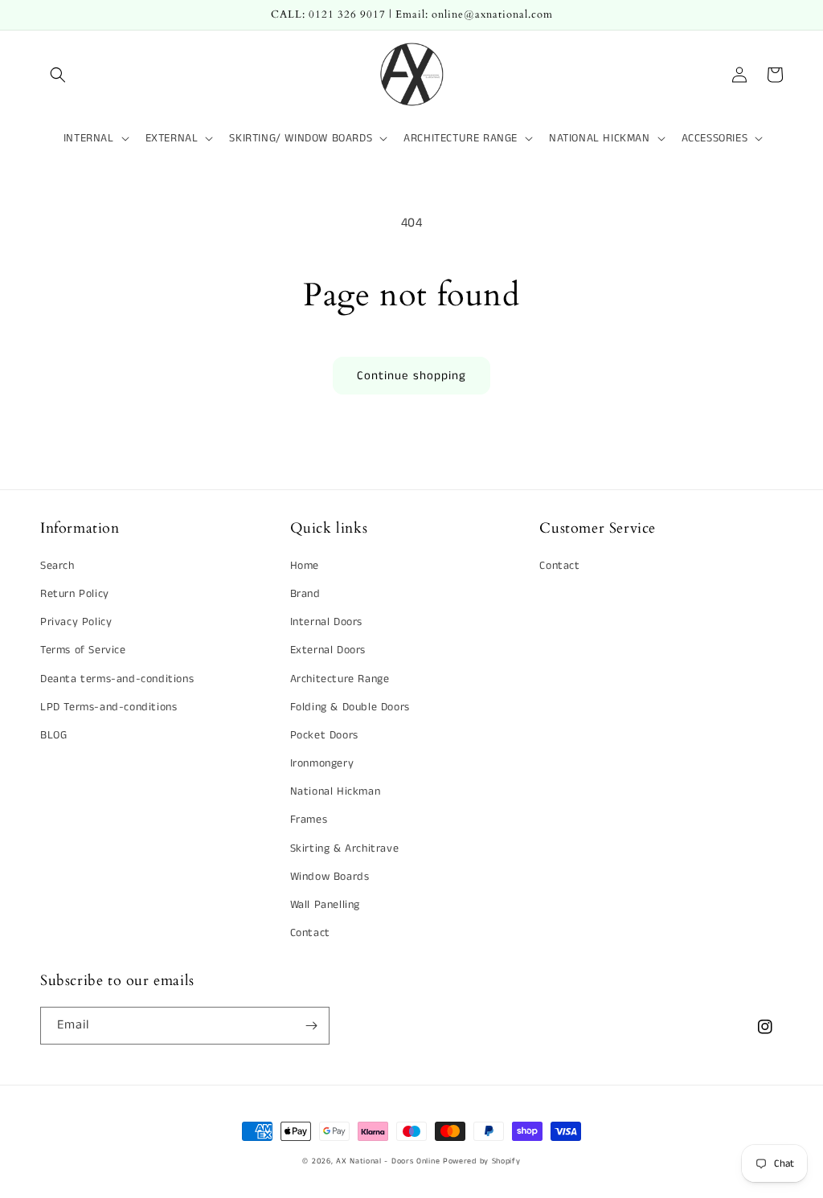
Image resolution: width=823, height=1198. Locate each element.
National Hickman (335, 791)
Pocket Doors (324, 735)
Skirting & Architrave (344, 848)
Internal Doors (326, 622)
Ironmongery (322, 763)
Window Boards (330, 877)
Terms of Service (83, 650)
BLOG (53, 735)
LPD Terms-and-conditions (108, 707)
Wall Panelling (325, 905)
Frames (309, 820)
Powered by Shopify (482, 1161)
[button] (58, 74)
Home (304, 566)
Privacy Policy (76, 622)
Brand (305, 594)
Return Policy (74, 594)
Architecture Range (340, 679)
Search (57, 566)
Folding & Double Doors (350, 707)
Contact (310, 933)
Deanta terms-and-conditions (117, 679)
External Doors (328, 650)
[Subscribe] (311, 1026)
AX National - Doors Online (388, 1161)
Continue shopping (411, 375)
